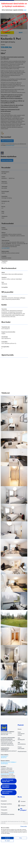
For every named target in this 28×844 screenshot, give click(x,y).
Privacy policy (23, 826)
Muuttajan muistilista (6, 804)
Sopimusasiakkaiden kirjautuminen (7, 792)
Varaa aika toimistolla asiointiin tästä (7, 781)
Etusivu (19, 729)
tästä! (24, 10)
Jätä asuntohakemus (22, 743)
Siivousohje (4, 807)
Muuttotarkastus (22, 751)
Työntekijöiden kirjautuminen (5, 786)
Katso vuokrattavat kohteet (21, 733)
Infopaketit (4, 801)
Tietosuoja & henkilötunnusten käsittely (7, 813)
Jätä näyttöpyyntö (21, 738)
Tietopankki (4, 810)
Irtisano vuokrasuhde (21, 747)
